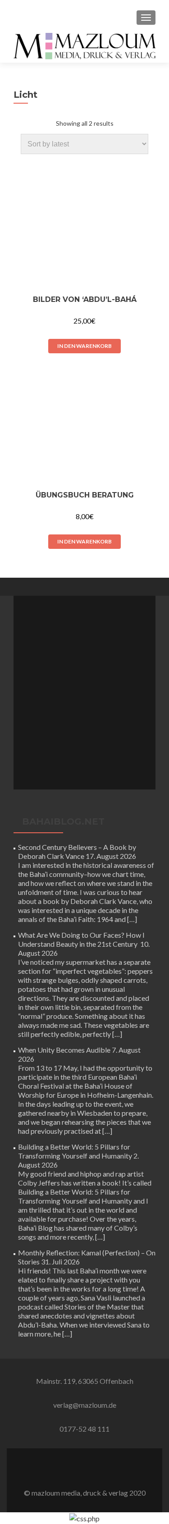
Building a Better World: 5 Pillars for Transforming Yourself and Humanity (75, 1151)
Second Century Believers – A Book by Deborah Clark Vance (77, 851)
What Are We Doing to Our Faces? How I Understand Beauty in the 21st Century (81, 939)
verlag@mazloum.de (84, 1405)
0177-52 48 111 (84, 1428)
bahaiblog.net (63, 821)
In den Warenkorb (84, 345)
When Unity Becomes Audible (64, 1049)
